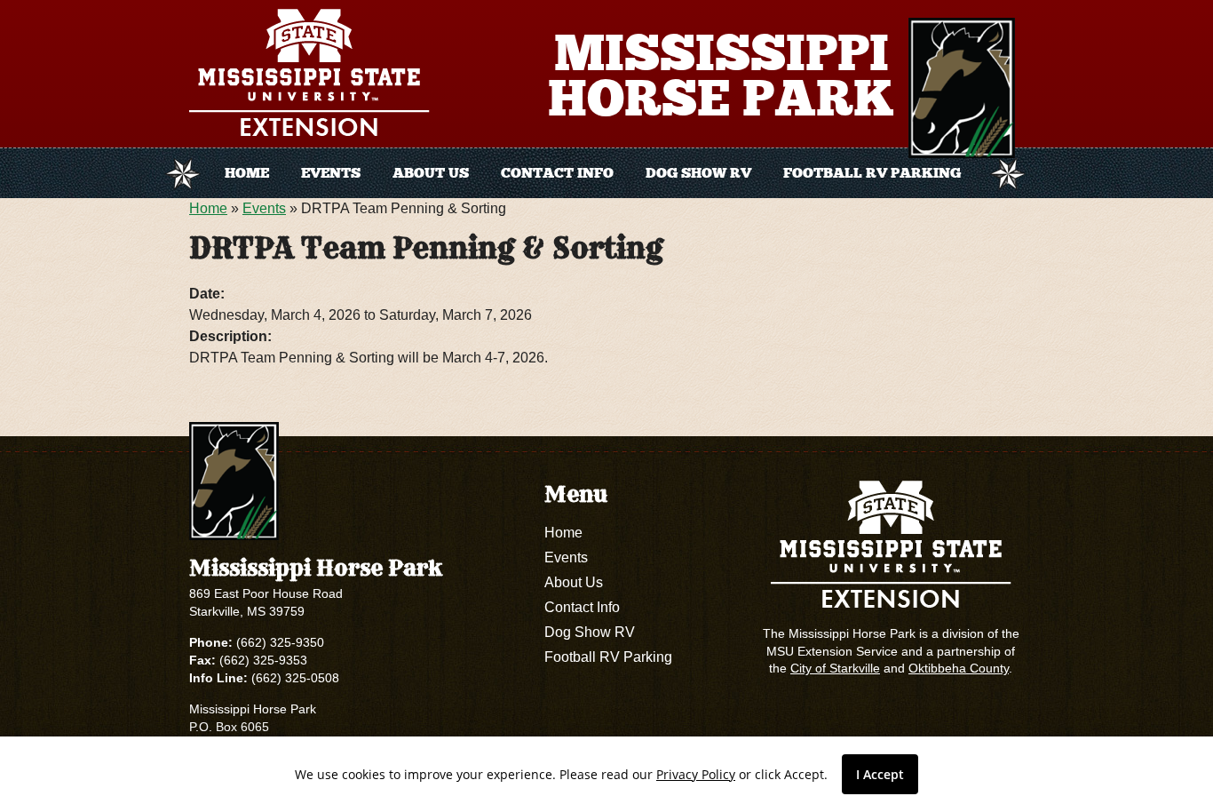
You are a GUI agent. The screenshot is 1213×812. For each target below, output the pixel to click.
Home (247, 172)
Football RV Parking (872, 172)
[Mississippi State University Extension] (314, 76)
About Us (430, 172)
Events (331, 172)
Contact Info (557, 172)
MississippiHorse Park (721, 75)
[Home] (961, 88)
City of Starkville (835, 668)
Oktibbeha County (958, 668)
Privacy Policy (695, 774)
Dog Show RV (698, 172)
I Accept (880, 774)
